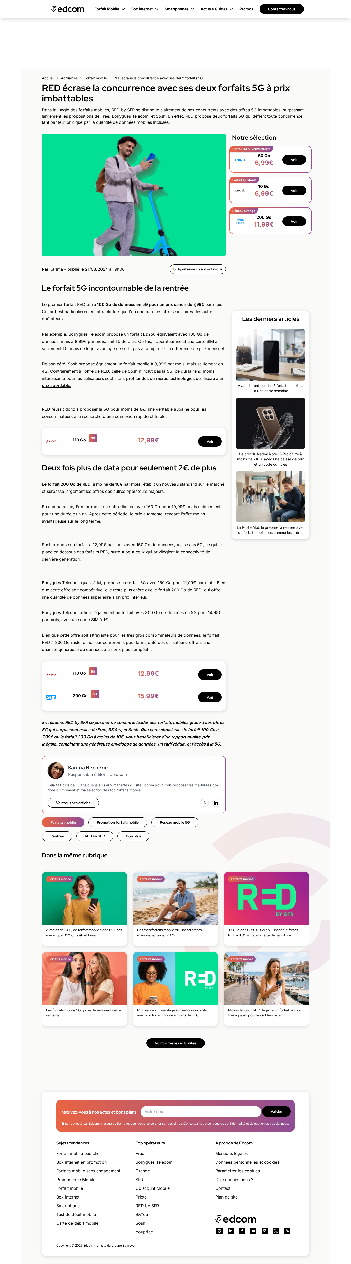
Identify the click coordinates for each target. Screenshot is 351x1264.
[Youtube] (253, 1231)
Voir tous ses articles (73, 802)
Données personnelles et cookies (247, 1162)
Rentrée (57, 836)
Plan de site (226, 1197)
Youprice (144, 1231)
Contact (222, 1188)
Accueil (48, 78)
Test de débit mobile (76, 1214)
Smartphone (68, 1205)
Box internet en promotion (81, 1162)
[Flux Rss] (287, 1231)
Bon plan (133, 836)
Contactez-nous (281, 9)
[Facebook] (242, 1231)
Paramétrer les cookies (237, 1170)
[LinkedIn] (216, 803)
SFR (139, 1179)
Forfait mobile (95, 78)
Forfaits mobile (63, 822)
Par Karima (52, 269)
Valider (276, 1111)
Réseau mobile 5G (175, 822)
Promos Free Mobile (75, 1179)
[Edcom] (67, 9)
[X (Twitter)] (205, 803)
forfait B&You (143, 334)
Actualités (69, 78)
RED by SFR (95, 836)
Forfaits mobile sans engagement (88, 1170)
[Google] (219, 1231)
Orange (143, 1170)
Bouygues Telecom (154, 1162)
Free (140, 1153)
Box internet (67, 1197)
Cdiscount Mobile (153, 1188)
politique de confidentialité (226, 1123)
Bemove (129, 1245)
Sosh (140, 1223)
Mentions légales (231, 1153)
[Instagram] (265, 1231)
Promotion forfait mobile (118, 822)
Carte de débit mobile (77, 1223)
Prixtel (142, 1197)
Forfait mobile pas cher (78, 1153)
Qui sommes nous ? (234, 1179)
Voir (210, 441)
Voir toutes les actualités (175, 1043)
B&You (142, 1214)
